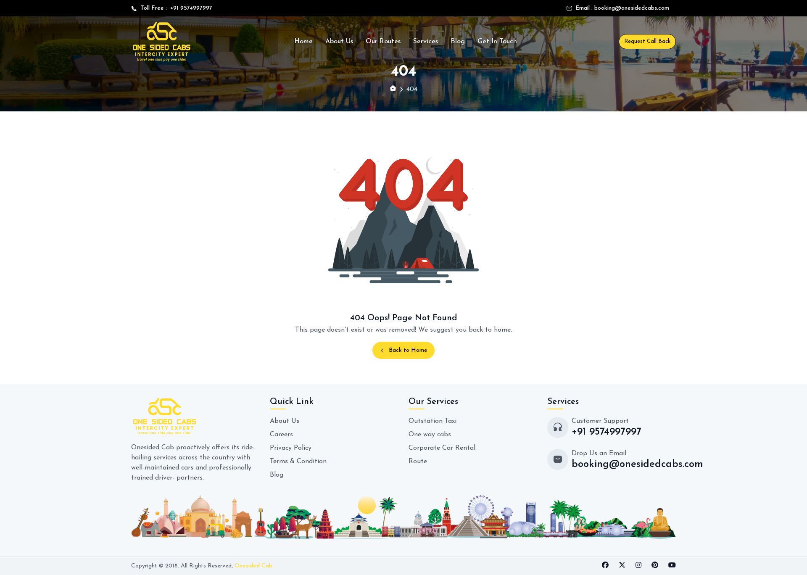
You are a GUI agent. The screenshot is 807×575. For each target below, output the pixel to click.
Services (425, 41)
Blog (458, 41)
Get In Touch (497, 41)
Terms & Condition (298, 461)
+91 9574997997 (189, 8)
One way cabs (430, 434)
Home (303, 41)
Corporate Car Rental (442, 448)
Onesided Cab (253, 566)
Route (418, 461)
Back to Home (408, 350)
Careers (281, 434)
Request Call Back (647, 41)
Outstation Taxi (432, 421)
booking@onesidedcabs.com (631, 8)
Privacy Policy (290, 448)
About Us (339, 41)
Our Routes (383, 41)
